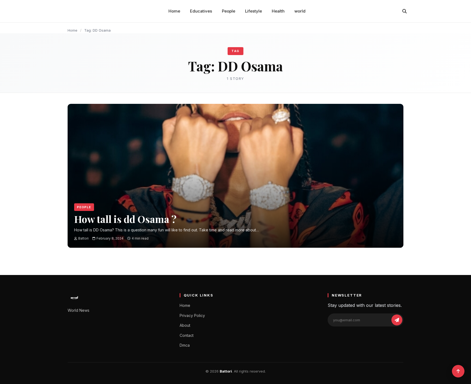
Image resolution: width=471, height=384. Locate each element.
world (300, 11)
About (185, 325)
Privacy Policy (192, 315)
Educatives (201, 11)
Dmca (185, 345)
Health (278, 11)
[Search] (404, 11)
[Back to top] (458, 371)
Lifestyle (253, 11)
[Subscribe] (396, 320)
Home (174, 11)
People (228, 11)
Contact (187, 335)
